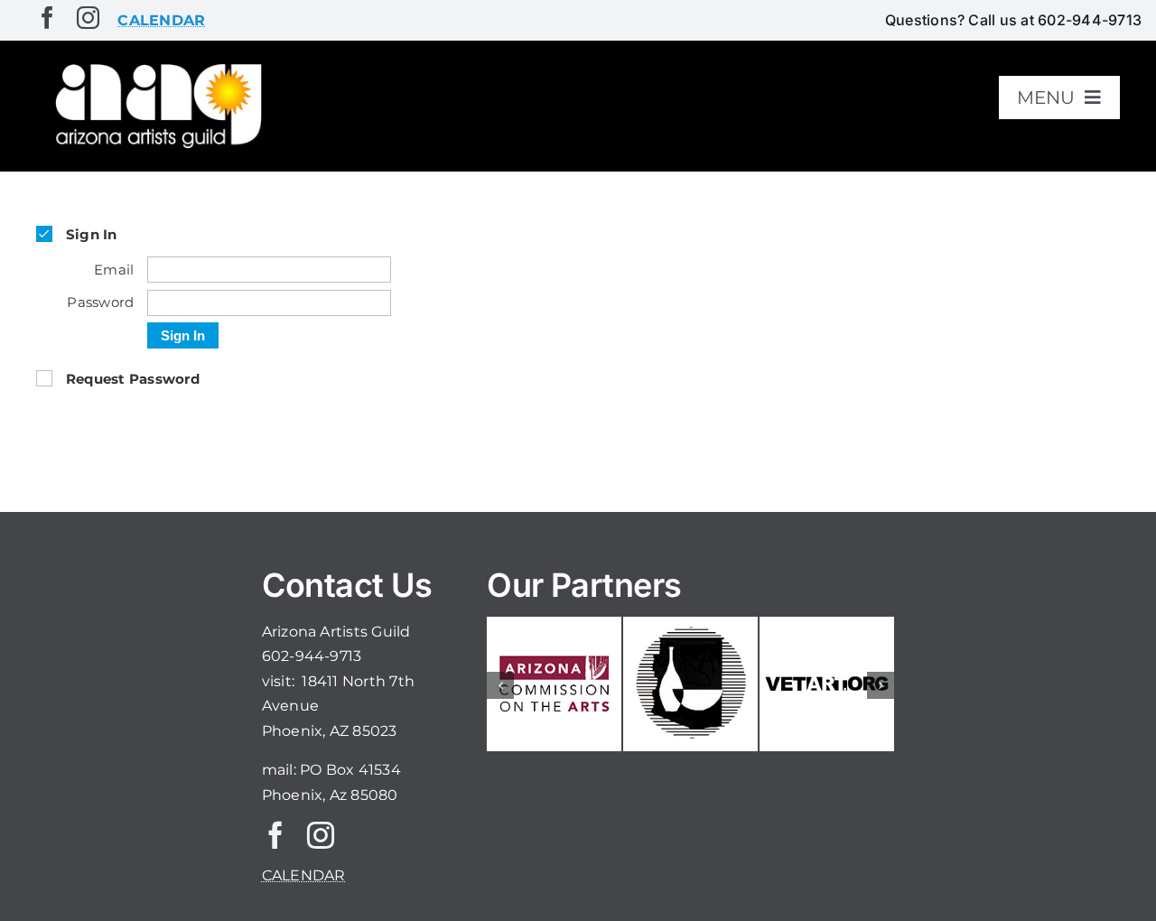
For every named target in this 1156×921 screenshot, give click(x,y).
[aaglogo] (155, 64)
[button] (500, 685)
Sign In (183, 335)
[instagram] (88, 17)
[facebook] (47, 17)
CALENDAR (304, 875)
